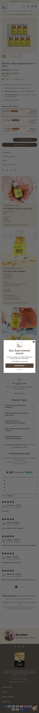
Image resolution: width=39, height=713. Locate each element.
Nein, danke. (19, 369)
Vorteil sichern (19, 365)
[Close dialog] (34, 342)
